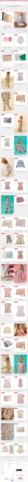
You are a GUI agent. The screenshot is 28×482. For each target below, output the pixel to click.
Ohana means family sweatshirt (20, 171)
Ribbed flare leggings (7, 25)
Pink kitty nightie (20, 421)
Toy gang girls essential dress (20, 374)
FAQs (1, 468)
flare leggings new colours (7, 47)
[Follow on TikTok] (5, 475)
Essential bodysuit (20, 47)
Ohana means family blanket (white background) (7, 350)
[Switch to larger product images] (1, 9)
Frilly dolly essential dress (7, 149)
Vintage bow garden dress (7, 374)
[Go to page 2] (18, 460)
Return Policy (2, 469)
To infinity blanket (20, 64)
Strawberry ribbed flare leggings (20, 390)
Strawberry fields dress (20, 246)
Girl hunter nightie (7, 299)
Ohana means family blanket (7, 127)
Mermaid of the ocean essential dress (20, 193)
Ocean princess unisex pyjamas (7, 421)
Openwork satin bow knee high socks (20, 28)
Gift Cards (9, 467)
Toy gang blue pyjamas (7, 215)
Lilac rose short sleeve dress (20, 321)
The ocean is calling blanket (20, 205)
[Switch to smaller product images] (2, 9)
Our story (2, 467)
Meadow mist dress (7, 390)
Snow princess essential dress (7, 192)
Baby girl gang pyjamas (20, 105)
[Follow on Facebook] (1, 475)
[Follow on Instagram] (3, 475)
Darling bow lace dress (7, 441)
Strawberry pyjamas (20, 299)
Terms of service (3, 473)
